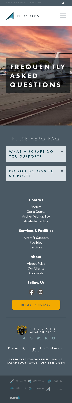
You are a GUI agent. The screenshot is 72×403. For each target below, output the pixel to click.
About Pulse (36, 264)
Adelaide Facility (36, 221)
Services (36, 247)
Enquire (36, 207)
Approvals (36, 273)
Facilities (36, 242)
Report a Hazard (36, 305)
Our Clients (36, 268)
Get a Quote (36, 212)
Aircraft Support (36, 238)
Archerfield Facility (36, 216)
